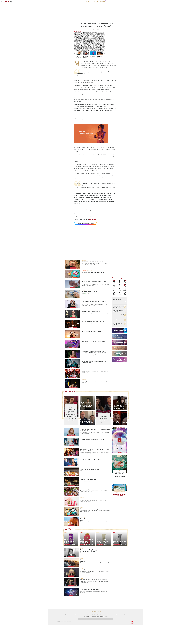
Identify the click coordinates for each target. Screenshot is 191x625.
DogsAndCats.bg (100, 614)
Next (104, 55)
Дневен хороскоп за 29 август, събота (118, 319)
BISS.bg (125, 614)
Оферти (71, 529)
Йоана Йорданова (120, 427)
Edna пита (70, 391)
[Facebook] (98, 611)
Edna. (8, 1)
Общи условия (69, 621)
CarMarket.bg (121, 614)
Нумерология (103, 1)
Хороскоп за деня (118, 278)
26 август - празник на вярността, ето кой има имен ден (119, 307)
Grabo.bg (110, 614)
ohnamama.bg (89, 270)
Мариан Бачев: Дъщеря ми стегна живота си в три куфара (119, 302)
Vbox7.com (89, 614)
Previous (74, 55)
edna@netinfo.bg (93, 219)
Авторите (95, 20)
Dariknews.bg (84, 614)
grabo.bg (83, 290)
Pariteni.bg (115, 614)
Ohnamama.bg (70, 614)
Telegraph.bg (106, 614)
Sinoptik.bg (94, 614)
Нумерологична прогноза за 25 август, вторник (118, 311)
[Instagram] (101, 611)
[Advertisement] (88, 237)
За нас (84, 616)
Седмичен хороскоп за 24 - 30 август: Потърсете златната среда (119, 315)
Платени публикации (100, 616)
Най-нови (88, 1)
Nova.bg (79, 614)
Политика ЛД (88, 616)
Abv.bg (65, 614)
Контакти (106, 616)
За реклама (94, 616)
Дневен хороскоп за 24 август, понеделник (118, 324)
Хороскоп (95, 1)
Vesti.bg (75, 614)
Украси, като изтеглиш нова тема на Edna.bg (119, 494)
